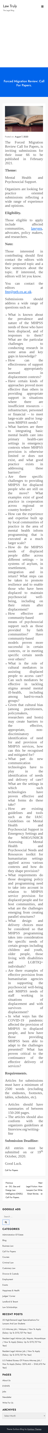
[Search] (5, 1222)
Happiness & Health (10, 1290)
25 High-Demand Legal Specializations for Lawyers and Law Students (20, 1321)
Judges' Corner (8, 1296)
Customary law (8, 1268)
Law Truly (10, 6)
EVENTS (6, 1385)
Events (5, 1284)
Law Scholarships (9, 1307)
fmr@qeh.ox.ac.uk (18, 292)
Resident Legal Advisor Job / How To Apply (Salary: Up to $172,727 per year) (21, 1353)
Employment (7, 1279)
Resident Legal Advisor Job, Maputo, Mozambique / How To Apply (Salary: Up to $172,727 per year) (23, 1342)
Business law (7, 1245)
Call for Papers (11, 1170)
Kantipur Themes (34, 1429)
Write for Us (7, 1402)
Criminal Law (8, 1262)
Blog (4, 1240)
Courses (5, 1257)
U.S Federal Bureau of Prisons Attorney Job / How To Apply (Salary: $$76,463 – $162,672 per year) (24, 1364)
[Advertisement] (24, 41)
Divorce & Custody (10, 1273)
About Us (6, 1380)
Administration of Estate (12, 1234)
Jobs (4, 1391)
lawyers (36, 228)
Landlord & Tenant (10, 1301)
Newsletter (6, 1397)
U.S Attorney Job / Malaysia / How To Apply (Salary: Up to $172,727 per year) (21, 1331)
